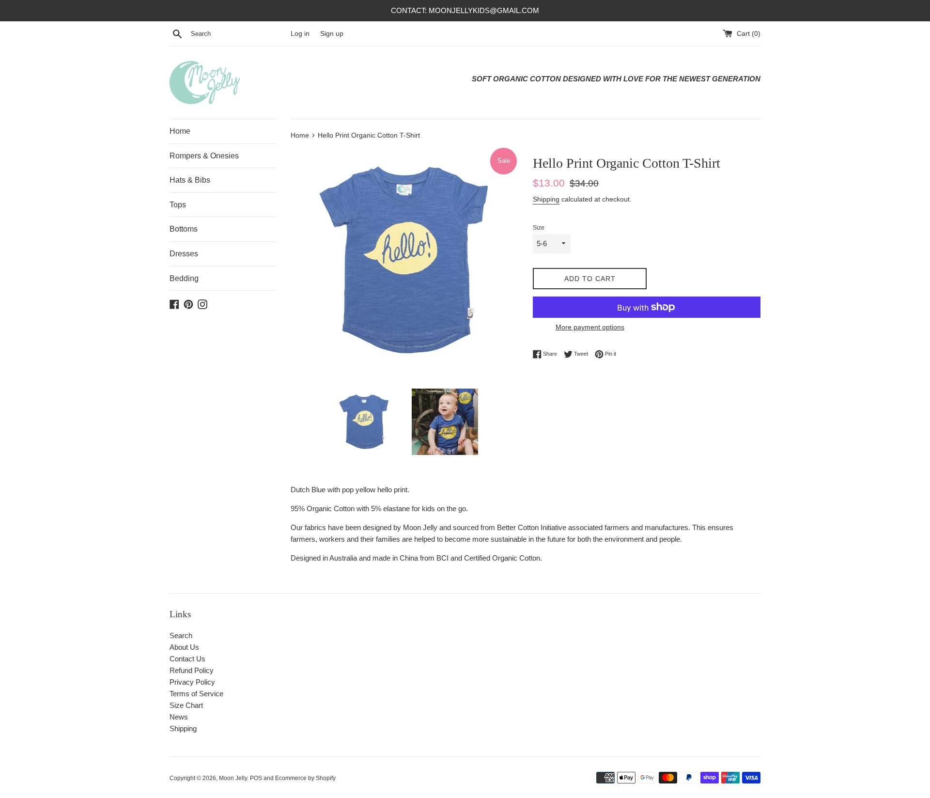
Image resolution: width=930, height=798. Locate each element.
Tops (178, 205)
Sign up (331, 33)
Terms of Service (196, 693)
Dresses (184, 254)
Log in (300, 33)
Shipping (546, 199)
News (179, 717)
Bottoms (184, 229)
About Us (184, 647)
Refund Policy (192, 670)
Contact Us (187, 659)
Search (181, 635)
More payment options (590, 327)
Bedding (184, 278)
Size (538, 227)
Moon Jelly (233, 778)
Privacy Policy (192, 682)
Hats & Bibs (190, 180)
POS (256, 778)
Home (180, 131)
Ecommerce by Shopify (305, 778)
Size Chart (186, 705)
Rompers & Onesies (204, 156)
